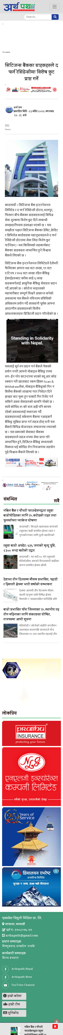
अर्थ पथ (17, 108)
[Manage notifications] (56, 1022)
